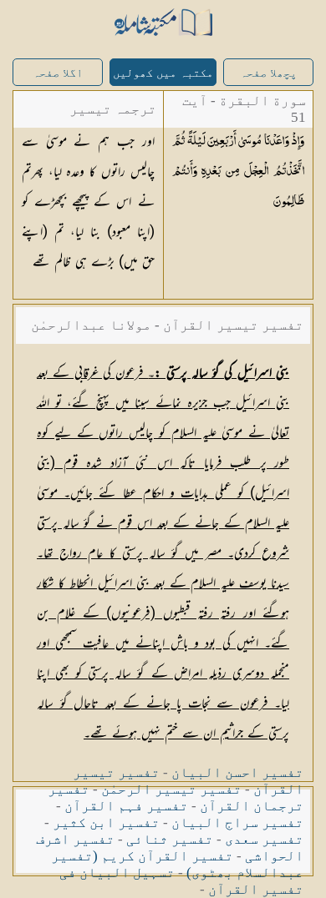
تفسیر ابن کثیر (106, 822)
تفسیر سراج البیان (237, 822)
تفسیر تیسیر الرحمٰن (171, 789)
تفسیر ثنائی (169, 839)
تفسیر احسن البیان (237, 772)
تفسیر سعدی (264, 839)
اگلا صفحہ (58, 73)
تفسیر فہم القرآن (126, 806)
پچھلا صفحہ (268, 73)
